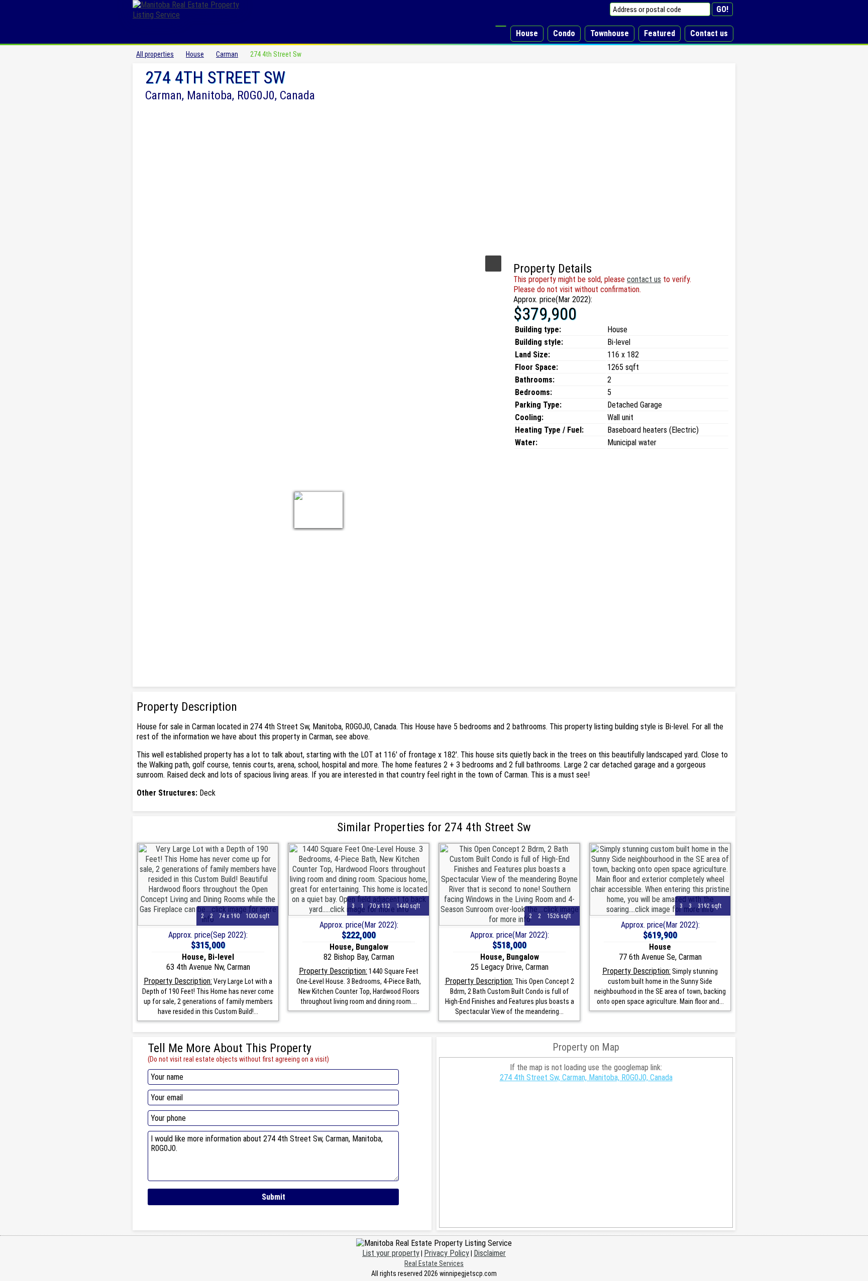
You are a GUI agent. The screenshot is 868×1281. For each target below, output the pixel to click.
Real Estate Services (434, 1263)
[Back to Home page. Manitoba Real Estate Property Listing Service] (193, 15)
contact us (644, 279)
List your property (390, 1253)
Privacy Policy (446, 1253)
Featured (659, 33)
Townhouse (609, 33)
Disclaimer (490, 1253)
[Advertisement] (434, 177)
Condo (564, 33)
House (527, 33)
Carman (227, 54)
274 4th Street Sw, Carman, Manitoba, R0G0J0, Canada (586, 1077)
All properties (155, 54)
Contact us (709, 33)
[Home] (500, 26)
